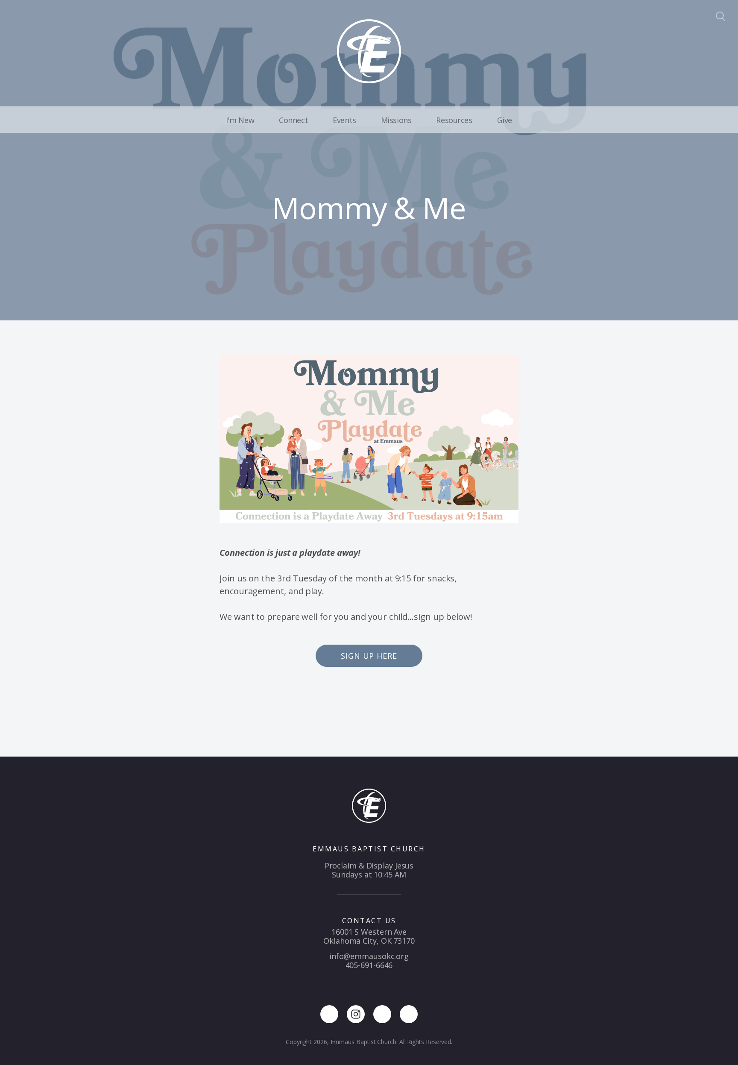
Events (344, 120)
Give (504, 120)
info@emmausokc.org (369, 956)
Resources (454, 120)
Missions (396, 120)
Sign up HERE (369, 656)
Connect (293, 120)
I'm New (240, 120)
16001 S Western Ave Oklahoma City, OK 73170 (369, 936)
